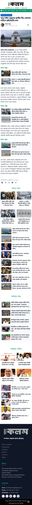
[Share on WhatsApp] (2, 182)
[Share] (28, 24)
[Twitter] (7, 496)
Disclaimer (5, 449)
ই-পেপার (5, 10)
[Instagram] (14, 496)
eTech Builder (19, 503)
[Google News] (18, 496)
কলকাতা (13, 10)
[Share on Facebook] (5, 182)
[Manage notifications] (28, 501)
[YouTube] (10, 496)
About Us (4, 452)
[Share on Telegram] (12, 182)
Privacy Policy (5, 447)
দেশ (20, 10)
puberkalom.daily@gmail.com (14, 487)
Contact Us (5, 454)
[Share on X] (9, 182)
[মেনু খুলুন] (30, 11)
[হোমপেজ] (1, 10)
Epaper (4, 457)
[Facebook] (3, 496)
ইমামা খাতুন (8, 24)
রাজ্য (9, 10)
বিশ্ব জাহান (24, 10)
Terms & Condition (7, 444)
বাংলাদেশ (9, 15)
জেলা (17, 10)
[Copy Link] (15, 182)
